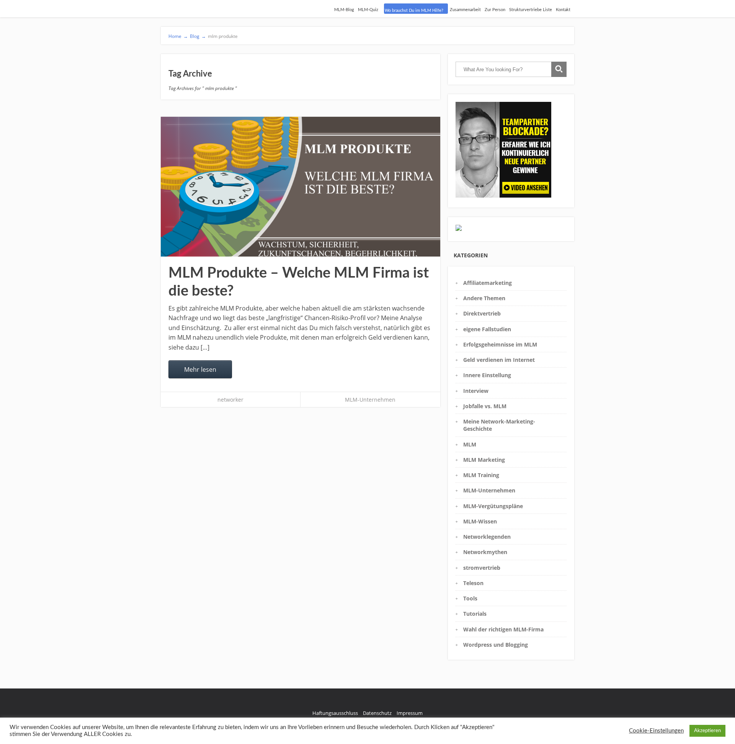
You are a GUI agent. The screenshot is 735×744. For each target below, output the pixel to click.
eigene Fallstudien (487, 329)
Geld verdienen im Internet (499, 359)
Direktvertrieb (482, 313)
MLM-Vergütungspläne (493, 506)
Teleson (473, 583)
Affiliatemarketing (487, 282)
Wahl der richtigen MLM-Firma (503, 629)
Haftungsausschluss (335, 713)
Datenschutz (377, 713)
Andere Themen (484, 298)
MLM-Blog (344, 10)
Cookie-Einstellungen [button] (656, 731)
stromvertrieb (481, 567)
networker (230, 399)
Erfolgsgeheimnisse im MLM (500, 344)
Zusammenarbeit (465, 10)
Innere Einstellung (487, 375)
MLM (469, 444)
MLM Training (481, 475)
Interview (475, 390)
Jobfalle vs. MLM (484, 406)
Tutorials (475, 613)
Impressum (410, 713)
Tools (470, 598)
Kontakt (563, 10)
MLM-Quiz (368, 10)
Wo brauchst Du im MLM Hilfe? (414, 10)
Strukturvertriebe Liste (530, 10)
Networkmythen (485, 552)
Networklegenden (487, 536)
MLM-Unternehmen (370, 399)
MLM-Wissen (480, 521)
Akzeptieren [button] (707, 730)
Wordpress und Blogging (495, 644)
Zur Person (495, 10)
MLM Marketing (484, 459)
